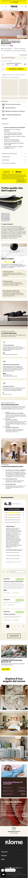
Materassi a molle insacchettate (11, 10)
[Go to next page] (14, 629)
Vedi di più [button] (4, 118)
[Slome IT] (14, 6)
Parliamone (22, 787)
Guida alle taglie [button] (23, 54)
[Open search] (3, 571)
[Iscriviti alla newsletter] (24, 815)
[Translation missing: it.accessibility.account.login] (22, 6)
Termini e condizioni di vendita (13, 873)
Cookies (14, 876)
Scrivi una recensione (14, 509)
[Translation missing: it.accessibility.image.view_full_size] (14, 25)
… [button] (1, 10)
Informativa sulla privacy (8, 874)
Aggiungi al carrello (16, 69)
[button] (2, 6)
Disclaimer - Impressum (20, 874)
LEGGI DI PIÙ (14, 636)
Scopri (23, 794)
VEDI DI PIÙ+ (21, 181)
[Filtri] (7, 571)
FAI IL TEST (5, 669)
